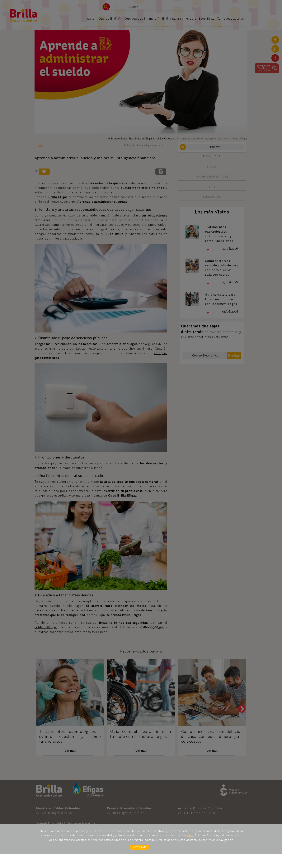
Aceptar (139, 847)
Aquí (190, 835)
